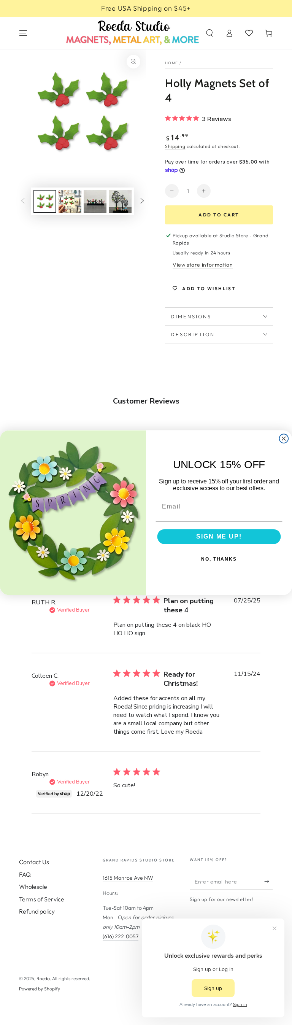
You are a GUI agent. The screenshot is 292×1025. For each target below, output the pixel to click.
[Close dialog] (284, 438)
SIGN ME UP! (218, 536)
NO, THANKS (219, 559)
